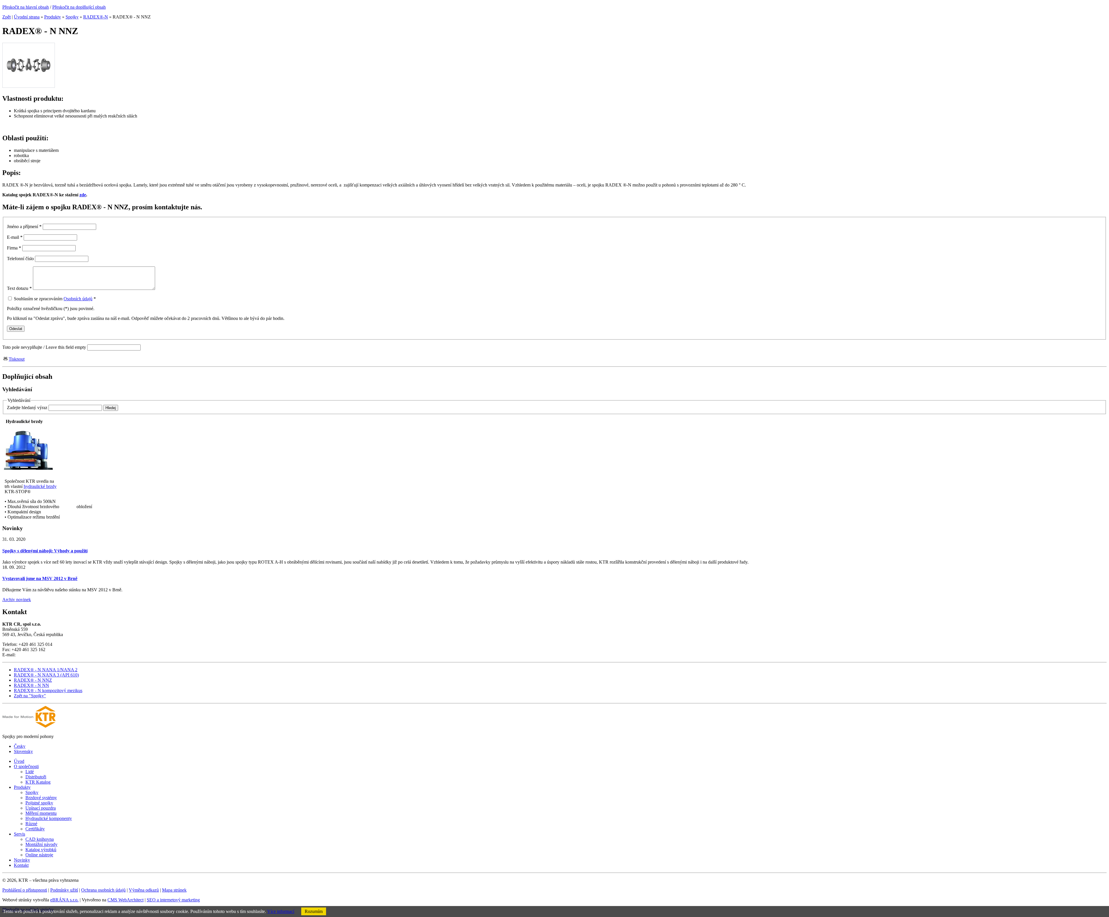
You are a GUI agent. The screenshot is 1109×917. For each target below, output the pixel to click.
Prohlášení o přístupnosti (24, 890)
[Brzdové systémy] (28, 471)
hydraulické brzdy (40, 486)
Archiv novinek (16, 599)
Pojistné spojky (39, 802)
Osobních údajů (78, 298)
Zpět (6, 16)
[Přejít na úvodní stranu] (29, 726)
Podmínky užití (64, 890)
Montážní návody (41, 844)
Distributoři (35, 776)
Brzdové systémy (41, 797)
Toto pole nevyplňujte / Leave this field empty (44, 347)
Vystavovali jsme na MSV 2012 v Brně (39, 578)
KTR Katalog (38, 782)
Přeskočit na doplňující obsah (79, 7)
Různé (31, 823)
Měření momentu (41, 813)
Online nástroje (39, 854)
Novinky (22, 860)
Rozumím (314, 911)
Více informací (280, 911)
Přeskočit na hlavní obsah (25, 7)
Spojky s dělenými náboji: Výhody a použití (45, 550)
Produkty (52, 16)
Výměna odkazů (144, 890)
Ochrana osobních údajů (103, 890)
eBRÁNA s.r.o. (64, 899)
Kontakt (21, 865)
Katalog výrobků (40, 849)
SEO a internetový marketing (173, 899)
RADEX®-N (95, 16)
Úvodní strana (27, 16)
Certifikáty (35, 828)
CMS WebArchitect (125, 899)
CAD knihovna (39, 839)
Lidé (29, 771)
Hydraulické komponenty (48, 818)
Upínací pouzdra (40, 808)
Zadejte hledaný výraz (27, 407)
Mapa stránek (174, 890)
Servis (19, 834)
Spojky (72, 16)
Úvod (19, 761)
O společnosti (26, 766)
